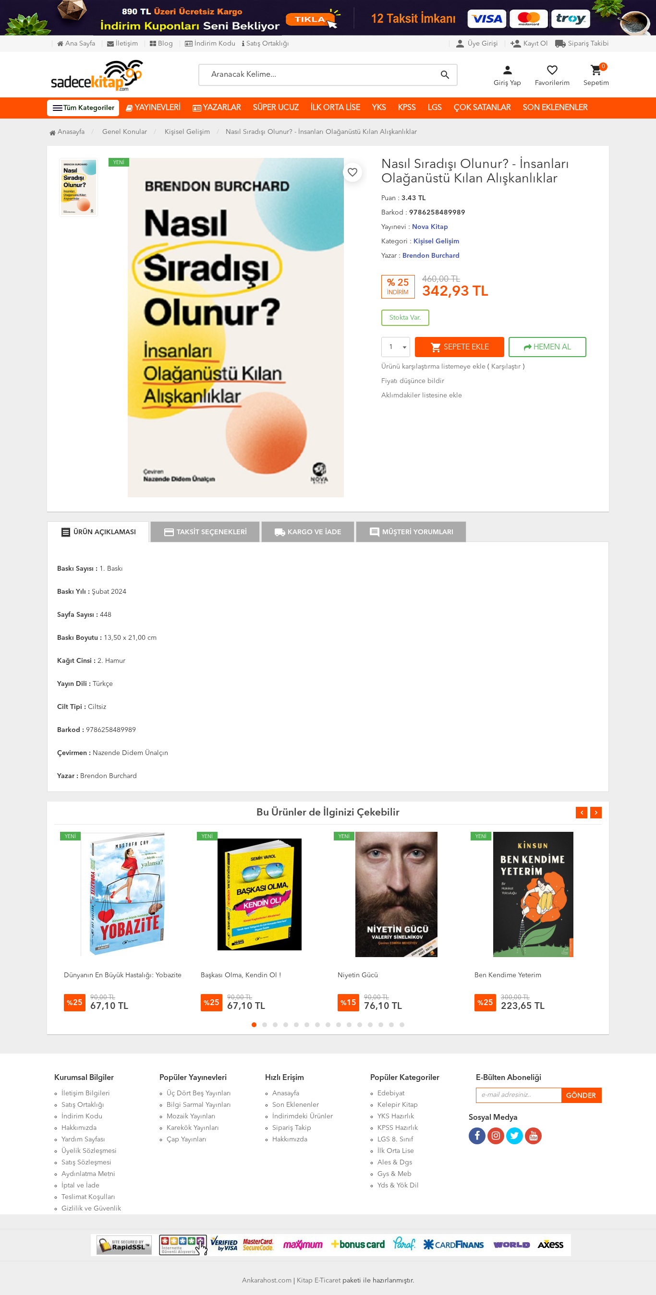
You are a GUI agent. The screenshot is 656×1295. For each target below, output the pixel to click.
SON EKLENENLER (555, 108)
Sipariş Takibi (582, 43)
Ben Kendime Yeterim (507, 975)
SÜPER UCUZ (276, 108)
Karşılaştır (506, 366)
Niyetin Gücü (358, 975)
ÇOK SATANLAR (482, 108)
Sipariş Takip (291, 1128)
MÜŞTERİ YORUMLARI (411, 532)
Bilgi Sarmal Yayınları (199, 1105)
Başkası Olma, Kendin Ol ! (241, 975)
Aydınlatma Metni (88, 1174)
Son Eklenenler (295, 1105)
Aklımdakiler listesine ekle (421, 395)
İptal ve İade (80, 1185)
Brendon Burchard (431, 255)
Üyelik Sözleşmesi (89, 1151)
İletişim (126, 43)
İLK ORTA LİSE (335, 108)
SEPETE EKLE (459, 347)
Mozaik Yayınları (191, 1116)
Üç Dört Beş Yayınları (199, 1093)
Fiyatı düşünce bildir (412, 381)
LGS (435, 108)
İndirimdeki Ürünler (302, 1116)
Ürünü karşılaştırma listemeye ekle (433, 366)
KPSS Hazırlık (397, 1128)
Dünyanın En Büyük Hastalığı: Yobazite (123, 975)
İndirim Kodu (214, 43)
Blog (164, 43)
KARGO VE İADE (307, 532)
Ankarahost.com (267, 1280)
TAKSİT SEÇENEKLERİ (205, 532)
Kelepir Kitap (397, 1105)
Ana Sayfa (79, 43)
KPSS (407, 108)
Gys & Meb (394, 1174)
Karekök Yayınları (193, 1128)
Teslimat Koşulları (88, 1197)
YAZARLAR (221, 108)
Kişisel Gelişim (436, 241)
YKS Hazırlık (395, 1116)
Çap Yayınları (187, 1139)
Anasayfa (70, 132)
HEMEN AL (551, 347)
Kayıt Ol (529, 43)
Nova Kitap (430, 227)
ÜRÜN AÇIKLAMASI (98, 532)
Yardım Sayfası (83, 1139)
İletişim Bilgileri (85, 1093)
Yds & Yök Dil (398, 1185)
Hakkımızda (79, 1128)
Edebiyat (390, 1093)
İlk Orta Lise (395, 1151)
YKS (379, 108)
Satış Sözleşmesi (86, 1162)
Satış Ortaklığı (266, 43)
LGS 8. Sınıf (395, 1139)
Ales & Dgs (394, 1162)
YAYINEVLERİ (157, 108)
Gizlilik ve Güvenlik (91, 1208)
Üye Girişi (476, 43)
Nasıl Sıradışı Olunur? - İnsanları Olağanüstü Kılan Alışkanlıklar (321, 132)
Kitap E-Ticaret (318, 1280)
